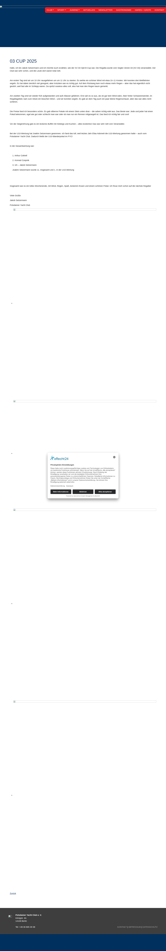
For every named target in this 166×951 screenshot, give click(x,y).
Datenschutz (150, 927)
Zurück (13, 893)
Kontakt (122, 927)
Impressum (135, 927)
